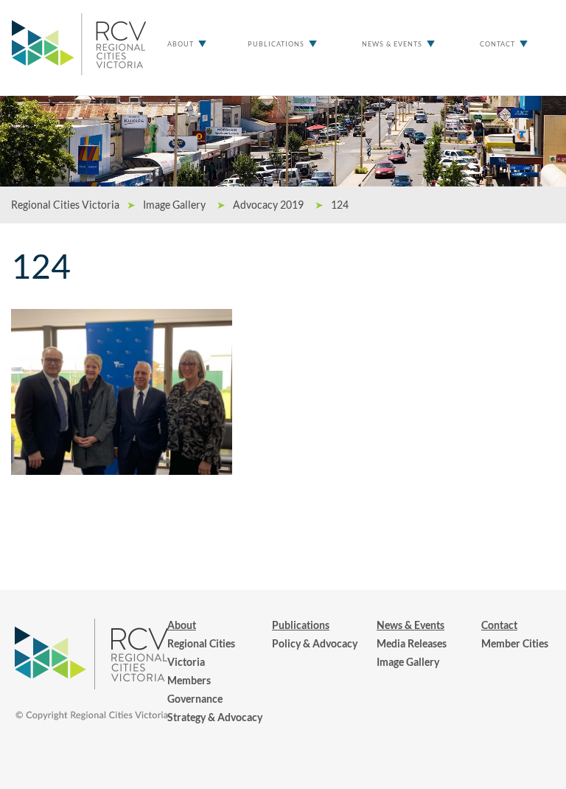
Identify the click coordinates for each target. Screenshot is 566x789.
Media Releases (412, 643)
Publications (276, 44)
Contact (497, 44)
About (180, 44)
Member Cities (514, 643)
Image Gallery (408, 662)
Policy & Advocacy (314, 643)
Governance (195, 698)
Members (189, 680)
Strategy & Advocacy (214, 717)
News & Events (392, 44)
